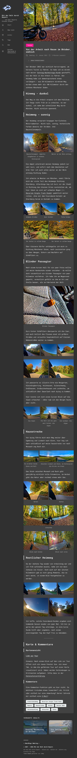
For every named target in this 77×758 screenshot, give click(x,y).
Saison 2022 (61, 705)
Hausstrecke (40, 705)
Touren (29, 45)
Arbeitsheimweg (32, 701)
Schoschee (45, 709)
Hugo (33, 751)
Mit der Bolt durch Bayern (10, 16)
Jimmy (42, 753)
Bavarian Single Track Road (51, 701)
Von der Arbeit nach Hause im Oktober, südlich (48, 50)
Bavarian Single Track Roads (38, 193)
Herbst (50, 705)
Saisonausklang (32, 709)
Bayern (29, 705)
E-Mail (45, 696)
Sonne (54, 709)
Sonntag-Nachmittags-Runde (49, 73)
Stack (29, 753)
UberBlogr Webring (31, 743)
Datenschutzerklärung (35, 676)
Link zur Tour (32, 656)
